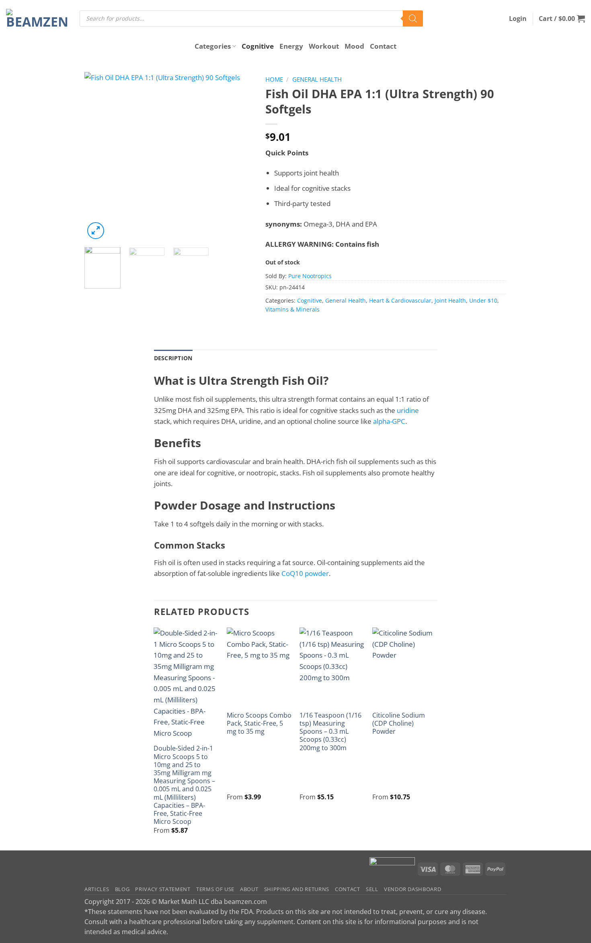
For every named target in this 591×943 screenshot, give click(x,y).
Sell (372, 889)
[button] (518, 18)
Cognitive (258, 46)
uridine (408, 410)
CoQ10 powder (305, 573)
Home (274, 79)
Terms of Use (215, 889)
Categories (213, 46)
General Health (317, 79)
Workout (324, 46)
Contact (383, 46)
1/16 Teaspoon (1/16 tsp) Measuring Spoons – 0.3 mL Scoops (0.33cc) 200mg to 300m (330, 731)
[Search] (413, 18)
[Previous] (98, 156)
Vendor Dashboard (412, 889)
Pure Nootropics (310, 276)
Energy (291, 46)
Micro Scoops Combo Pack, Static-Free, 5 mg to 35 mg (259, 723)
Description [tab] (173, 358)
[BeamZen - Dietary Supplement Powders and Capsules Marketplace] (37, 18)
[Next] (239, 156)
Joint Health (450, 300)
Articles (96, 889)
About (249, 889)
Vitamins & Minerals (292, 309)
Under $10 (483, 300)
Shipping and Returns (296, 889)
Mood (354, 46)
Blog (122, 889)
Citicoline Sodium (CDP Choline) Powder (398, 723)
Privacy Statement (162, 889)
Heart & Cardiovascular (400, 300)
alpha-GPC (389, 421)
